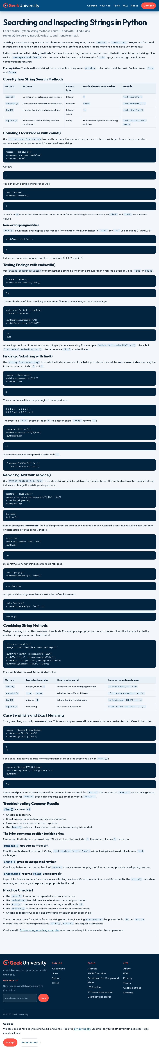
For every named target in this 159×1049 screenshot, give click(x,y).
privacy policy (82, 1028)
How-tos (105, 5)
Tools (116, 5)
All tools (92, 968)
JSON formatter (97, 973)
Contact (148, 5)
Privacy (127, 978)
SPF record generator (100, 991)
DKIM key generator (99, 996)
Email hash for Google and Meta (103, 980)
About (134, 5)
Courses (92, 5)
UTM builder (95, 987)
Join (43, 997)
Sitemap (128, 992)
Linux (55, 973)
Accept (10, 1042)
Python (56, 978)
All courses (58, 968)
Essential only (30, 1042)
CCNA (55, 982)
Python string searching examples (39, 930)
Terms (127, 982)
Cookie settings (132, 987)
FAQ (125, 5)
